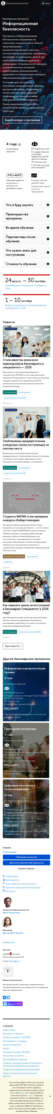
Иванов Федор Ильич (11, 912)
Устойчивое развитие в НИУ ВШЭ (16, 1037)
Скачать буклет (26, 868)
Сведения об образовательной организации (21, 1069)
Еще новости (12, 646)
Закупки (6, 1048)
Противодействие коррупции (15, 1059)
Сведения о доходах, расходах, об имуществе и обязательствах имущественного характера (22, 1064)
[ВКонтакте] (4, 997)
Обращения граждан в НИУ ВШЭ (16, 1052)
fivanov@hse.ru (15, 961)
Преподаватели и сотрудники (15, 1041)
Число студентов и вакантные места (21, 883)
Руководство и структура (13, 1033)
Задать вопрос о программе (22, 120)
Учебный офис (9, 942)
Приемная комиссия (26, 856)
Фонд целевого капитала (13, 1055)
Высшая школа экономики (17, 3)
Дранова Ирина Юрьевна (13, 933)
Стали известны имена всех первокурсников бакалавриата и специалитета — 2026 (23, 363)
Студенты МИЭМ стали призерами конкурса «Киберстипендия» (25, 518)
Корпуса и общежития (12, 1044)
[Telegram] (8, 997)
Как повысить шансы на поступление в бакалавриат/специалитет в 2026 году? (26, 608)
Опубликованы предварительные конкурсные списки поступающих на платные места (26, 444)
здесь (22, 1093)
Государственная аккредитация (39, 181)
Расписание (10, 891)
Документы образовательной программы (23, 887)
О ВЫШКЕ (8, 1025)
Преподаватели (12, 880)
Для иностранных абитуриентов (26, 862)
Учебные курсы (12, 876)
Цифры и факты (9, 1030)
